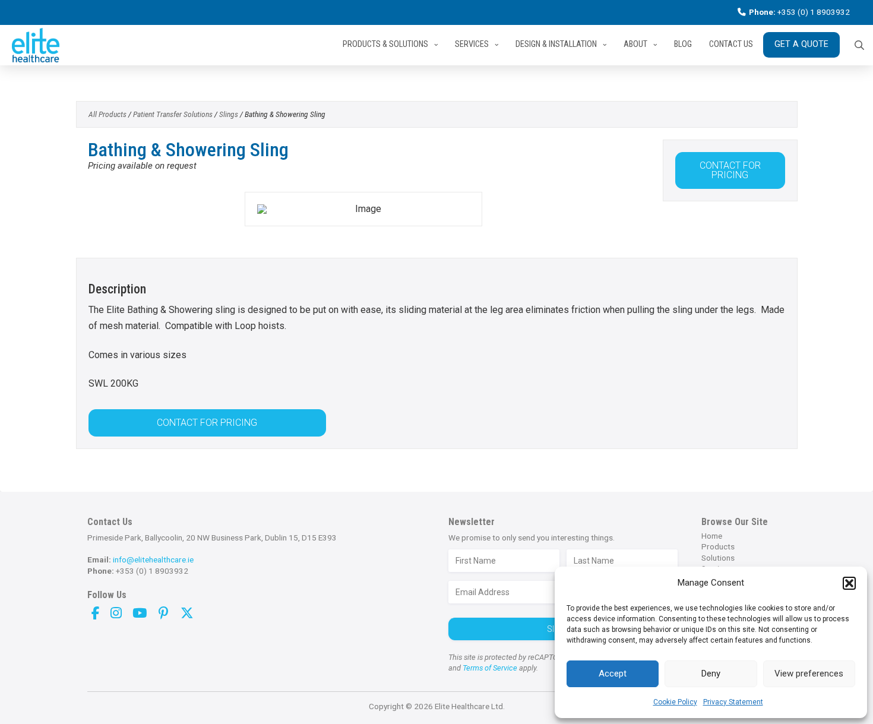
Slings (228, 114)
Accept (613, 673)
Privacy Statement (733, 702)
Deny (710, 673)
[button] (849, 583)
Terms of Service (489, 667)
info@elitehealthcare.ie (153, 559)
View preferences (808, 673)
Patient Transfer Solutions (173, 114)
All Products (107, 114)
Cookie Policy (675, 702)
